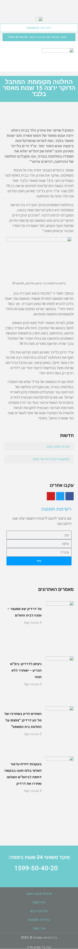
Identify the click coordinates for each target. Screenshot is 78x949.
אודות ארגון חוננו (58, 446)
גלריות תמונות (39, 920)
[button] (8, 53)
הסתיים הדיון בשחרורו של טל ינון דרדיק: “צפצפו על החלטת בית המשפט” (23, 720)
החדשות (39, 902)
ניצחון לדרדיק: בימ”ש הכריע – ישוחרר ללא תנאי (26, 670)
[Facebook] (69, 496)
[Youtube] (51, 496)
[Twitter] (60, 496)
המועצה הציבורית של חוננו (51, 459)
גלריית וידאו (39, 911)
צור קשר (39, 928)
